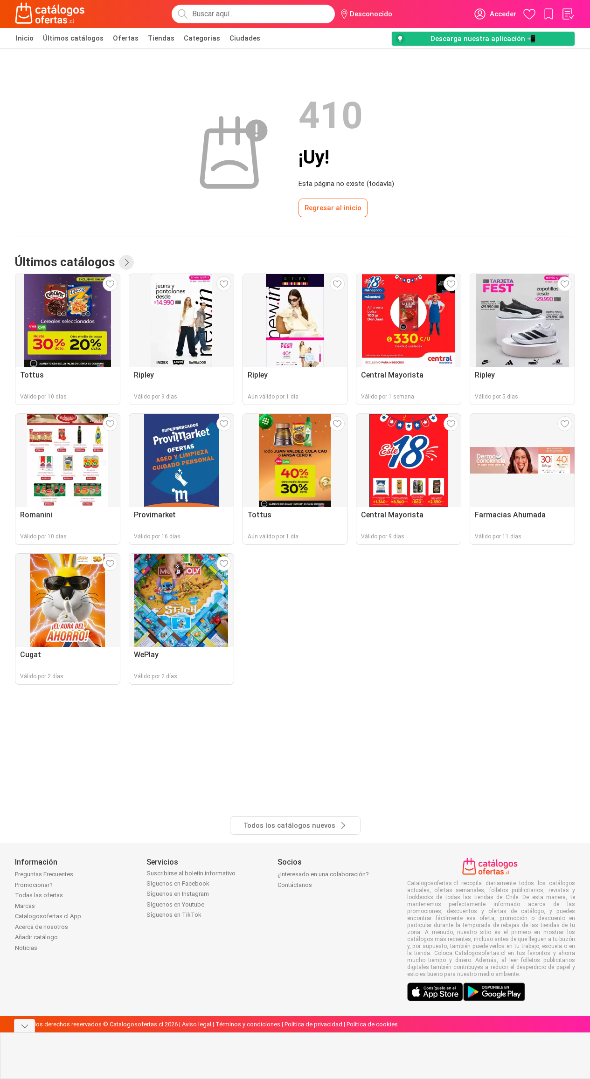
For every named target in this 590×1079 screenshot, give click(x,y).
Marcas (25, 905)
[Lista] (567, 14)
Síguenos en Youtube (175, 904)
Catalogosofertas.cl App (48, 916)
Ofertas (126, 38)
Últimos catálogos (73, 38)
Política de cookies (372, 1024)
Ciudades (244, 38)
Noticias (26, 947)
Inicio (25, 38)
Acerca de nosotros (41, 926)
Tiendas (161, 38)
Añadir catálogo (36, 937)
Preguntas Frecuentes (44, 874)
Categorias (202, 38)
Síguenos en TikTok (173, 914)
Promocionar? (34, 884)
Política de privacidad (313, 1024)
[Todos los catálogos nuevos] (126, 262)
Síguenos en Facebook (177, 883)
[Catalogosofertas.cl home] (51, 14)
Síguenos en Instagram (177, 893)
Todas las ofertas (39, 895)
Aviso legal (196, 1024)
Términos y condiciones (247, 1024)
